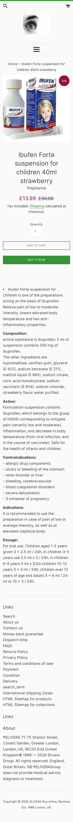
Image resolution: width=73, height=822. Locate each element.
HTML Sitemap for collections (29, 705)
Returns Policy (15, 651)
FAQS (7, 646)
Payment (10, 669)
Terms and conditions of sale (28, 663)
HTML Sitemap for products (27, 699)
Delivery (10, 681)
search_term (14, 687)
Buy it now (36, 259)
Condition (11, 675)
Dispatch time (15, 640)
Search (9, 616)
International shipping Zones (28, 693)
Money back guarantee (23, 634)
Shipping (37, 206)
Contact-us (13, 628)
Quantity (36, 224)
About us (10, 622)
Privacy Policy (15, 657)
